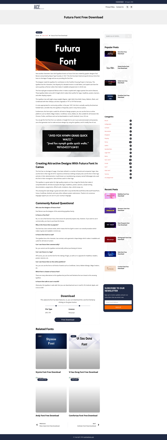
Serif (106, 167)
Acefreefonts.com (89, 437)
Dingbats (107, 135)
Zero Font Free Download (122, 53)
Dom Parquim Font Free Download (124, 224)
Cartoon (107, 128)
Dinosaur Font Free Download (124, 209)
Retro (106, 156)
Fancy (106, 142)
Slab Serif (107, 170)
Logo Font (107, 152)
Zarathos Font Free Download (123, 96)
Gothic (106, 145)
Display (107, 138)
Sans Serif (39, 32)
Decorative (108, 131)
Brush (106, 120)
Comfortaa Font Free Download (83, 415)
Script (106, 163)
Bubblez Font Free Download (123, 195)
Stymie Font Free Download (48, 372)
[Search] (128, 36)
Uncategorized (109, 177)
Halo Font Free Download (122, 253)
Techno (107, 174)
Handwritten (108, 149)
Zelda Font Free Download (122, 82)
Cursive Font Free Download (123, 267)
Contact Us (120, 7)
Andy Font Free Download (47, 415)
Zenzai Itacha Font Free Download (123, 67)
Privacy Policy (110, 7)
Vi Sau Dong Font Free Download (83, 372)
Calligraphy (108, 124)
